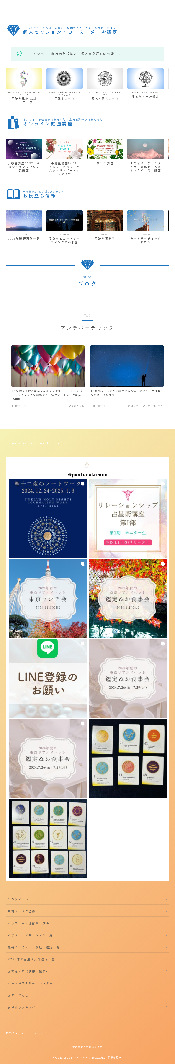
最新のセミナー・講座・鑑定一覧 (34, 947)
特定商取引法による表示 (87, 1046)
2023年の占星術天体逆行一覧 (31, 959)
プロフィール (18, 899)
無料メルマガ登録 (22, 911)
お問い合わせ (18, 995)
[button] (48, 518)
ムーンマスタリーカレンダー (30, 983)
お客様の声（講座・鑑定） (28, 971)
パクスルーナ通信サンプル (28, 923)
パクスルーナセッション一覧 (30, 935)
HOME (10, 1033)
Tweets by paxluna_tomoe (33, 443)
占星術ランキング (22, 1007)
